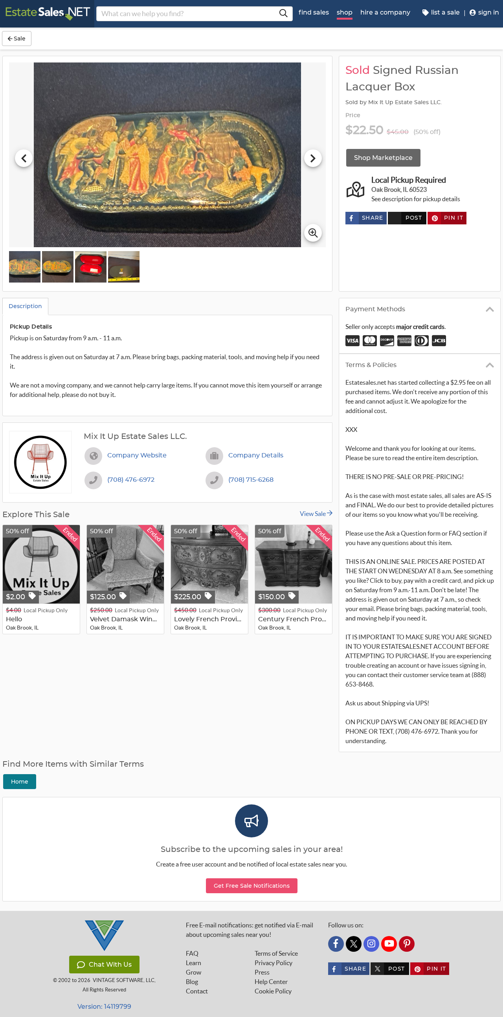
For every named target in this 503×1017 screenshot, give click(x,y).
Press (262, 972)
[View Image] (24, 267)
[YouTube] (389, 944)
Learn (193, 962)
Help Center (271, 981)
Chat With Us (110, 964)
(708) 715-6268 (251, 480)
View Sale (313, 513)
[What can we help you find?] (283, 13)
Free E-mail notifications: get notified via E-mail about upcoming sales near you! (249, 930)
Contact (197, 991)
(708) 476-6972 (130, 480)
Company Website (137, 455)
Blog (192, 981)
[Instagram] (371, 944)
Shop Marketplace (383, 158)
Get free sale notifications (252, 885)
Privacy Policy (273, 962)
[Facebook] (336, 944)
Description (25, 306)
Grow (193, 972)
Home (19, 781)
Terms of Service (276, 953)
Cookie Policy (273, 991)
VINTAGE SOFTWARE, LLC (123, 980)
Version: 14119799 (104, 1006)
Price (352, 115)
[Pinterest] (407, 944)
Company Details (255, 455)
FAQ (192, 953)
